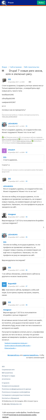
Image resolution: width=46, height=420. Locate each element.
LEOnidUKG (12, 123)
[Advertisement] (23, 12)
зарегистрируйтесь (30, 355)
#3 (26, 181)
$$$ (9, 79)
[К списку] (7, 71)
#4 (26, 217)
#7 (26, 286)
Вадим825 (12, 283)
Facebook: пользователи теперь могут (17, 343)
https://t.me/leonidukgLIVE (10, 139)
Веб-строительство (31, 67)
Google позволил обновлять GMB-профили (18, 345)
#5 (26, 237)
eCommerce (6, 379)
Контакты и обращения (10, 398)
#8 (26, 305)
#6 (26, 270)
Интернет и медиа (8, 376)
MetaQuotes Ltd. (16, 404)
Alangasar (12, 214)
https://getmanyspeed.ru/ (24, 143)
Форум (4, 67)
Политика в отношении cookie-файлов (16, 392)
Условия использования (10, 386)
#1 (26, 126)
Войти (41, 2)
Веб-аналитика (7, 373)
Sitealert (11, 150)
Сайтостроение (16, 67)
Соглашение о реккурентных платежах (16, 395)
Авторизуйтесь (13, 355)
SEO (3, 366)
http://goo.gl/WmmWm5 (9, 116)
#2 (26, 152)
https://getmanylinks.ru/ (24, 141)
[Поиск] (34, 3)
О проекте (5, 383)
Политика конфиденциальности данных (16, 389)
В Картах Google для (11, 348)
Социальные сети (8, 369)
